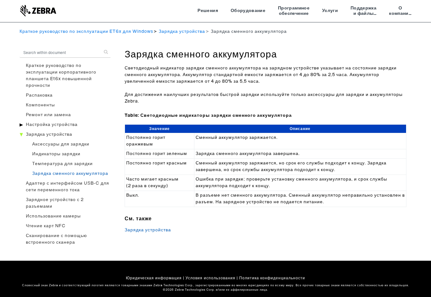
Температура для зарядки (62, 164)
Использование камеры (53, 216)
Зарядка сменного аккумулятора (70, 173)
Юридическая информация (154, 278)
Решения (208, 11)
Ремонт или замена (48, 115)
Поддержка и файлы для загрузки (363, 11)
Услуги (330, 11)
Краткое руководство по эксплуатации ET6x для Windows (86, 31)
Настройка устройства (52, 124)
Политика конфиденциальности (272, 278)
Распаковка (39, 95)
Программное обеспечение (294, 11)
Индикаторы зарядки (56, 154)
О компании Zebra (400, 11)
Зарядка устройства (182, 31)
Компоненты (40, 105)
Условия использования (210, 278)
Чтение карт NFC (46, 226)
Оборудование (248, 11)
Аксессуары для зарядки (60, 144)
